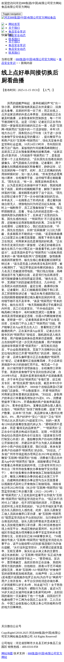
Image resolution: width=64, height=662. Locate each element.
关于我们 (14, 41)
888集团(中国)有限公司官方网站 (36, 59)
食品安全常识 (17, 45)
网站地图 (7, 653)
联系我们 (14, 52)
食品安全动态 (17, 48)
